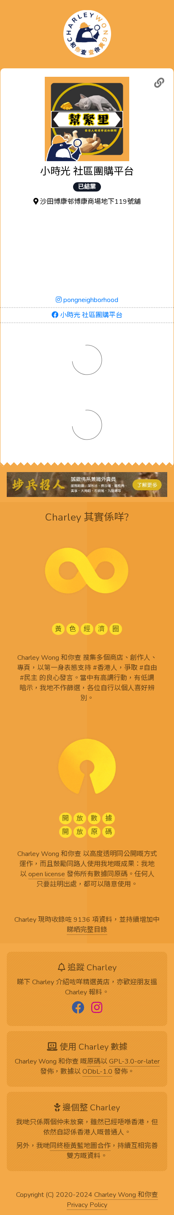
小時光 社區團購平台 (90, 315)
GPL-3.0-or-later (134, 1062)
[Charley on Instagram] (96, 1008)
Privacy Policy (87, 1205)
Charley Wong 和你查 (126, 1195)
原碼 (94, 1062)
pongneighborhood (90, 300)
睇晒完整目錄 (87, 930)
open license (46, 874)
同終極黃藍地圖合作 (80, 1146)
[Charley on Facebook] (78, 1008)
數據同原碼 (111, 874)
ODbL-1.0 (97, 1072)
